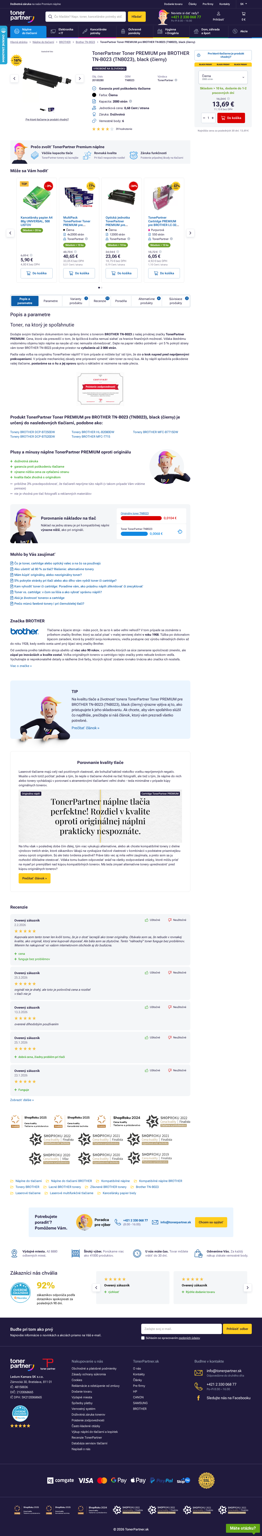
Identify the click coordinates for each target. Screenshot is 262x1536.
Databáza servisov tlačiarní (89, 1443)
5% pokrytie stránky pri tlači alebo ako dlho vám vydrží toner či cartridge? (65, 580)
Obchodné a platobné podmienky (94, 1368)
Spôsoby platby (82, 1403)
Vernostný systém (83, 1409)
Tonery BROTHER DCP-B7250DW (32, 432)
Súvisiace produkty (175, 301)
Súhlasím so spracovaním (173, 1338)
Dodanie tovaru (173, 4)
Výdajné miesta (82, 1397)
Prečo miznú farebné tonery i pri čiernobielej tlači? (49, 603)
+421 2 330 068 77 (186, 17)
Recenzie (100, 301)
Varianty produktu (76, 301)
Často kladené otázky (86, 1426)
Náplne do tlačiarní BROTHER (71, 1181)
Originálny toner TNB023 (135, 513)
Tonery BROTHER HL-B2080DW (93, 432)
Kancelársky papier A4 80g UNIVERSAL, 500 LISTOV (36, 221)
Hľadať (137, 16)
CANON (138, 1397)
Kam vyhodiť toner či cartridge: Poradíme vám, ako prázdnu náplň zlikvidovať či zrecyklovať (78, 586)
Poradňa (121, 301)
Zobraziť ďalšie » (22, 1100)
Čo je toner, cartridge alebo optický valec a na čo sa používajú (57, 563)
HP (135, 1391)
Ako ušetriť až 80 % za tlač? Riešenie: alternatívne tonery (54, 569)
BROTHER (65, 42)
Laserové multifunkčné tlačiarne (71, 1193)
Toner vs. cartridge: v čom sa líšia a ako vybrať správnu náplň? (58, 592)
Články (192, 4)
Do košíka (234, 118)
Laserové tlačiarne (28, 1193)
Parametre (51, 301)
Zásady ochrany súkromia (89, 1374)
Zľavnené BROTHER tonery (108, 1187)
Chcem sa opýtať (211, 1222)
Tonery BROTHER (27, 1187)
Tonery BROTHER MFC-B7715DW (155, 432)
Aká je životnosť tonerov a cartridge (39, 598)
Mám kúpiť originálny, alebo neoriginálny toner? (48, 575)
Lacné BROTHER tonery (65, 1187)
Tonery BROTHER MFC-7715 (91, 436)
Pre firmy (208, 4)
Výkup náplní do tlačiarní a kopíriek (95, 1432)
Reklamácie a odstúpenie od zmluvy (96, 1386)
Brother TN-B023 (85, 42)
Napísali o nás (81, 1449)
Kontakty (224, 4)
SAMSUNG (140, 1403)
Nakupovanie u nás (87, 1361)
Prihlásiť (218, 19)
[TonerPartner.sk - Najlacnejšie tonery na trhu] (22, 16)
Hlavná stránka (18, 42)
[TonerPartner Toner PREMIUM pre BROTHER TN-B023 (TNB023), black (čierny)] (47, 101)
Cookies (77, 1380)
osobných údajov (189, 1338)
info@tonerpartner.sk (175, 1222)
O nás (137, 1368)
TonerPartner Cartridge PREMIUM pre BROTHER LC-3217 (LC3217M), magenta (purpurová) (164, 225)
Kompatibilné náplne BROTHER (160, 1181)
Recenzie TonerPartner (87, 1437)
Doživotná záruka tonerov (88, 1414)
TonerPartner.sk (146, 1361)
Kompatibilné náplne (115, 1181)
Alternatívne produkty (147, 301)
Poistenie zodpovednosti (88, 1420)
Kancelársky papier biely (119, 1193)
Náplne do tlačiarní (43, 42)
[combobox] (223, 77)
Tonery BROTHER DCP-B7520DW (32, 436)
